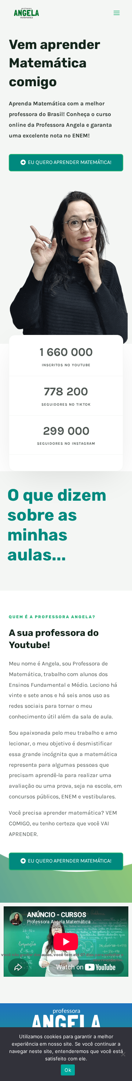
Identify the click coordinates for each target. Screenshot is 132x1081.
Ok (68, 1070)
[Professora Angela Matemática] (26, 13)
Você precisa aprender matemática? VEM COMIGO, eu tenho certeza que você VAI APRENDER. (63, 823)
